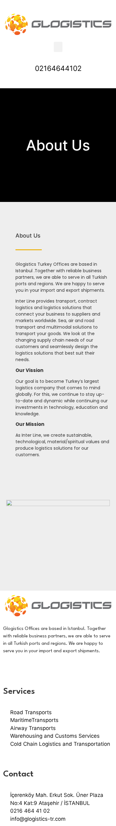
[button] (58, 47)
